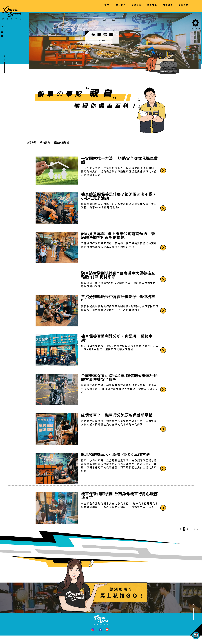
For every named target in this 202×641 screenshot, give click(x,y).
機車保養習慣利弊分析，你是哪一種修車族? (117, 338)
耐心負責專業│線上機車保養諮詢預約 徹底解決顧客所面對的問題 (118, 236)
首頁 (107, 5)
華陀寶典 (152, 5)
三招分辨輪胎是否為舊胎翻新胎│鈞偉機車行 (118, 299)
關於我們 (121, 5)
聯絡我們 (184, 5)
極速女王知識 (61, 142)
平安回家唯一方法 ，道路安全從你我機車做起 (119, 160)
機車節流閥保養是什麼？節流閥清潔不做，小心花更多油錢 (119, 196)
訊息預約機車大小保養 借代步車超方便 (115, 455)
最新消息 (137, 5)
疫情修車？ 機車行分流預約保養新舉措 (117, 415)
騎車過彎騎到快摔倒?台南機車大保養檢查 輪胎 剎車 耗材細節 (118, 275)
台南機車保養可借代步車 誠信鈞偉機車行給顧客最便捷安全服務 (119, 378)
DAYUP (126, 640)
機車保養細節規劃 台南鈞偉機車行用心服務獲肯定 (119, 496)
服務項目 (168, 5)
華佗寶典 (45, 142)
